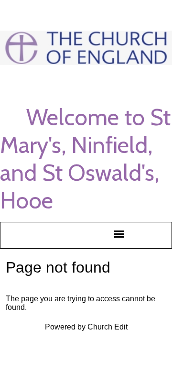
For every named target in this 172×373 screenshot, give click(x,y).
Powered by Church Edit (86, 327)
